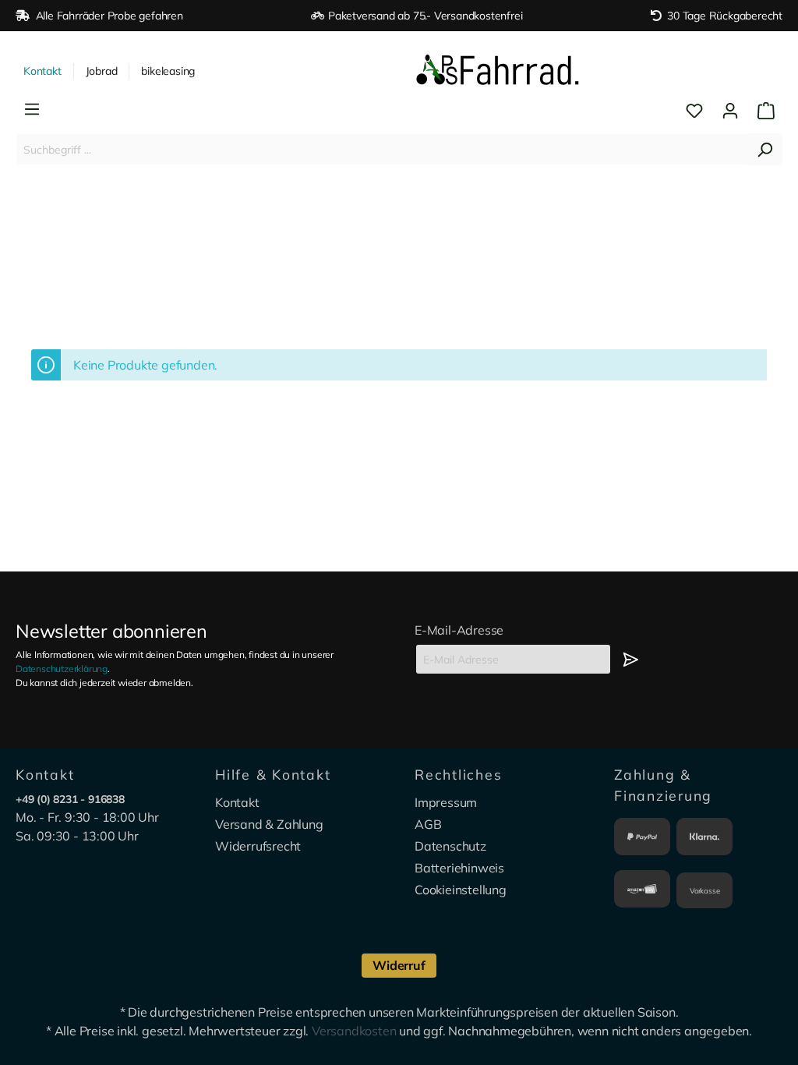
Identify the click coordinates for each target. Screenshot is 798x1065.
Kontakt (42, 71)
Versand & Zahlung (269, 824)
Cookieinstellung (461, 889)
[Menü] (32, 109)
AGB (428, 824)
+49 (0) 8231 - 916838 (70, 799)
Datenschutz (450, 846)
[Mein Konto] (730, 111)
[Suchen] (764, 149)
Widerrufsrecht (258, 846)
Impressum (446, 802)
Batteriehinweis (459, 868)
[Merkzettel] (694, 111)
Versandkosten (354, 1030)
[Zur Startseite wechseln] (498, 71)
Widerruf (399, 965)
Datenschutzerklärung (62, 668)
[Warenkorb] (761, 111)
